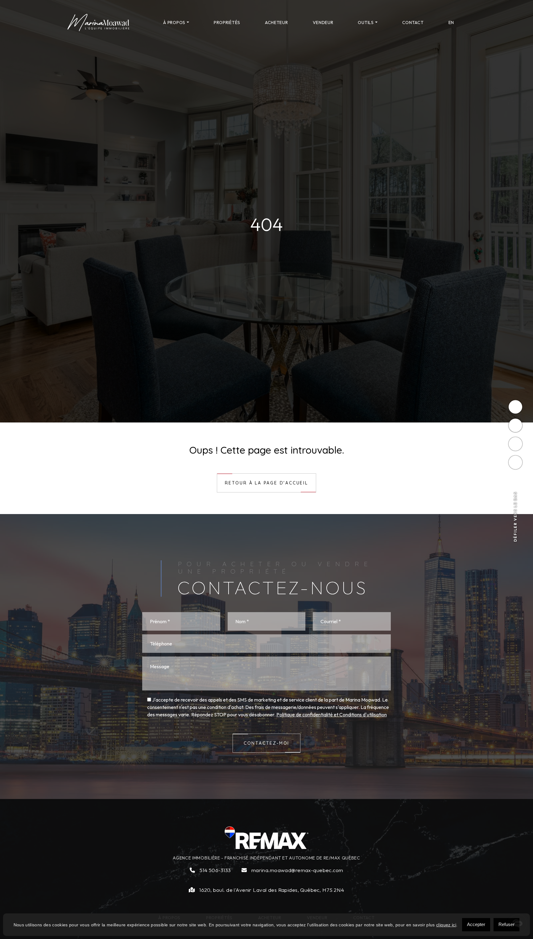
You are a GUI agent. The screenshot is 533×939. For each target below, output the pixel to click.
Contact (413, 22)
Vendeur (323, 22)
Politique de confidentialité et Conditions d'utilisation (331, 714)
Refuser (506, 924)
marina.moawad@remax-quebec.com (296, 870)
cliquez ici (446, 924)
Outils (366, 22)
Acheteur (276, 22)
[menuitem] (451, 22)
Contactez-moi (266, 743)
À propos (174, 22)
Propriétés (227, 22)
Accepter (476, 924)
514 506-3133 (214, 870)
